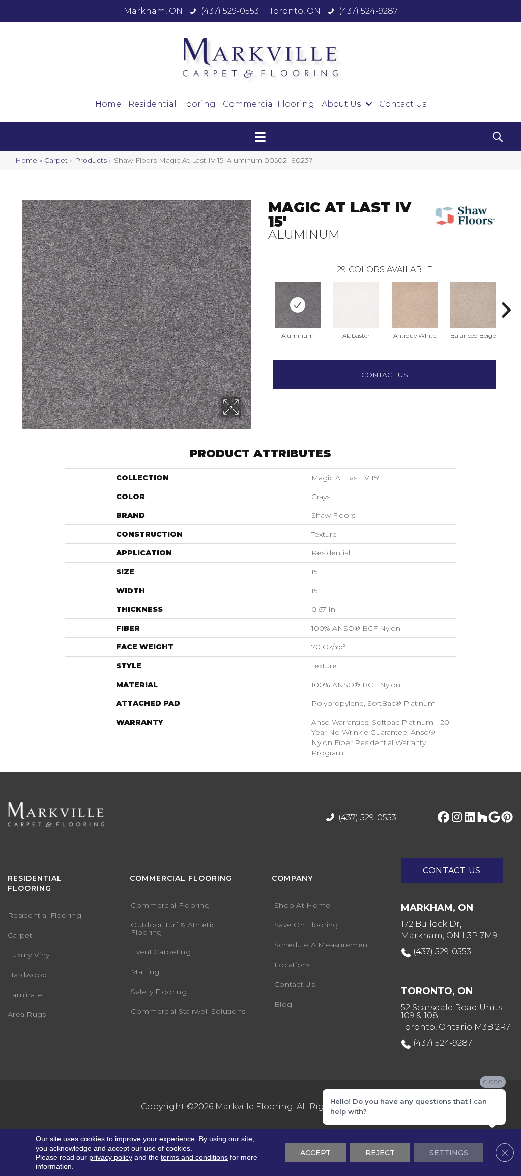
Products (91, 160)
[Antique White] (414, 305)
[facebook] (442, 817)
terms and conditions (194, 1157)
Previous (263, 295)
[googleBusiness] (492, 817)
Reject (380, 1152)
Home (26, 160)
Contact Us (384, 374)
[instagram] (454, 817)
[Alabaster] (356, 305)
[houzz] (480, 817)
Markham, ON (153, 11)
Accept (315, 1152)
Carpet (56, 160)
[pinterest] (505, 817)
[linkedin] (467, 817)
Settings (448, 1152)
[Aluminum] (297, 305)
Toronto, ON (295, 11)
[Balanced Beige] (473, 305)
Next (505, 295)
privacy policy (110, 1157)
